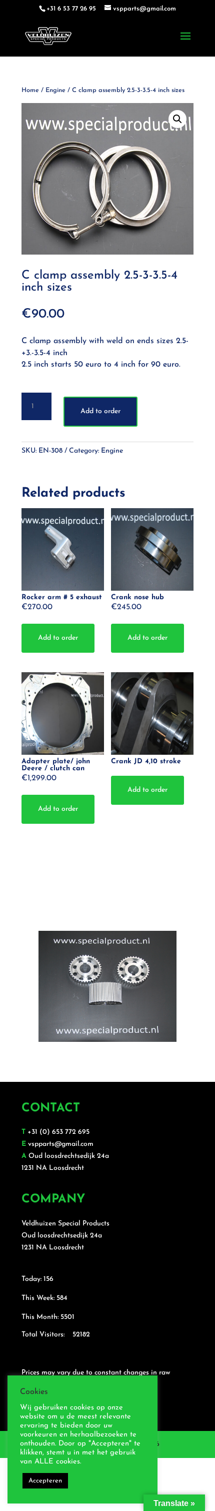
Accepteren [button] (45, 1480)
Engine (56, 90)
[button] (177, 119)
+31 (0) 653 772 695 (59, 1132)
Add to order (100, 411)
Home (30, 90)
